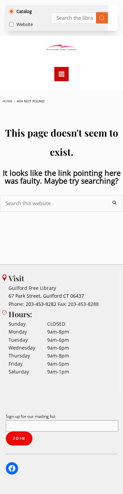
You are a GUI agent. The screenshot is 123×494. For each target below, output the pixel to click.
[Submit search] (102, 18)
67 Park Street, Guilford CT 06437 (46, 296)
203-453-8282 (41, 304)
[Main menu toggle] (61, 74)
